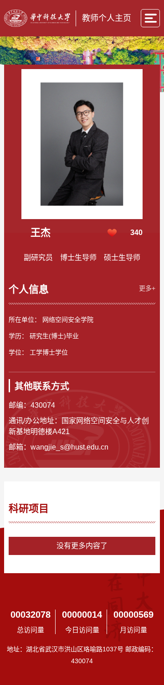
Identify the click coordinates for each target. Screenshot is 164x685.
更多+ (147, 288)
